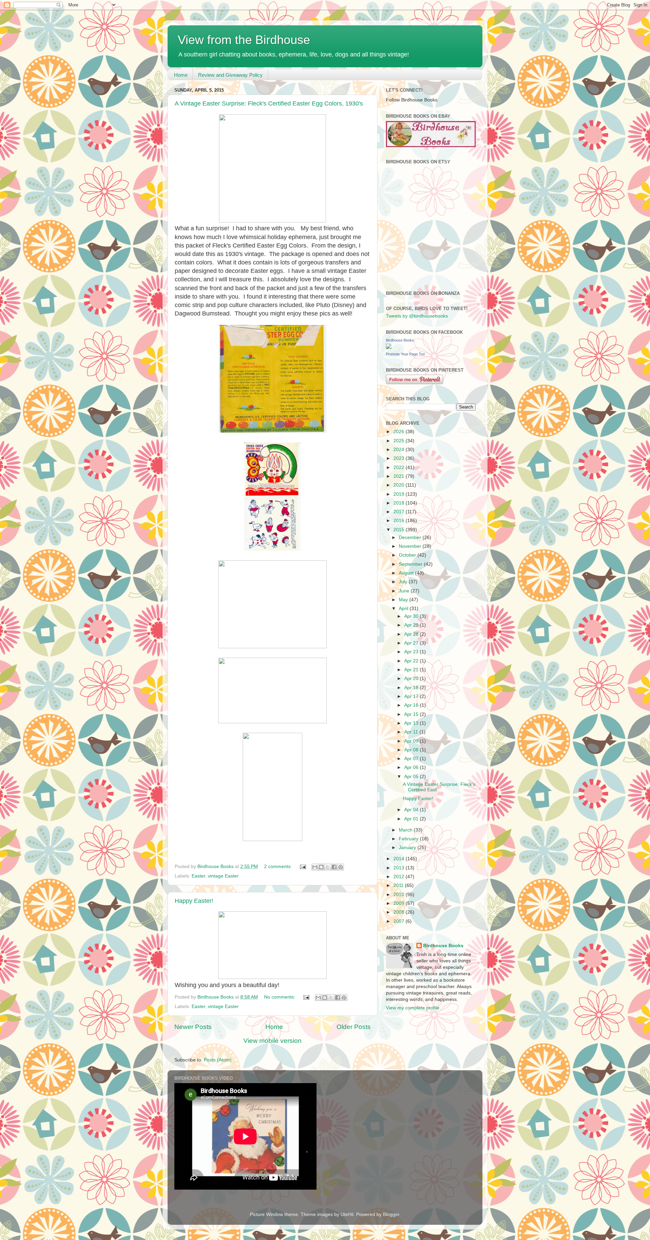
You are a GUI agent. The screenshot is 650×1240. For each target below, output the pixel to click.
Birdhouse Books (400, 340)
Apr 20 (412, 678)
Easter (198, 876)
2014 (399, 858)
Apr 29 (412, 625)
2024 (399, 449)
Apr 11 (411, 731)
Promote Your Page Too (405, 354)
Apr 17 (412, 696)
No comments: (280, 997)
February (409, 838)
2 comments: (278, 866)
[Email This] (314, 867)
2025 (399, 440)
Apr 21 (412, 669)
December (410, 537)
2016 (399, 520)
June (405, 590)
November (410, 546)
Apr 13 (412, 723)
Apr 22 (412, 660)
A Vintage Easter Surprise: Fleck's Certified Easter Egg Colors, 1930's (269, 103)
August (407, 573)
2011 (399, 885)
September (411, 564)
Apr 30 (412, 616)
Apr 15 (412, 714)
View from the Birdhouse (244, 40)
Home (181, 75)
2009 (399, 903)
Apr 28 (412, 634)
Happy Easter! (194, 900)
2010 (399, 894)
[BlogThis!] (321, 867)
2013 (399, 867)
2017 (399, 511)
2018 (399, 503)
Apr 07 (412, 758)
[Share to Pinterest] (340, 867)
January (408, 847)
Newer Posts (193, 1026)
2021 (399, 476)
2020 (399, 485)
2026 (399, 431)
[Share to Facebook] (334, 867)
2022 (399, 467)
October (408, 555)
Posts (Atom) (218, 1059)
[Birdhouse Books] (388, 347)
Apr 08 (412, 749)
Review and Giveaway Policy (230, 75)
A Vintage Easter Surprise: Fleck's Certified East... (439, 787)
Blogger (391, 1214)
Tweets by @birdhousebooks (417, 316)
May (404, 599)
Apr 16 (412, 705)
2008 (399, 912)
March (406, 830)
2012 (399, 876)
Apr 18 (412, 687)
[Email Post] (302, 866)
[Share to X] (327, 867)
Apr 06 (412, 767)
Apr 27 (412, 643)
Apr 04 (412, 809)
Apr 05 (412, 776)
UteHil (347, 1214)
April (404, 608)
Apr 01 (412, 818)
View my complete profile (412, 1007)
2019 (399, 494)
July (404, 581)
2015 (399, 529)
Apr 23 (412, 651)
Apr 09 (412, 741)
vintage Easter (223, 876)
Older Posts (354, 1026)
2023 (399, 458)
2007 (399, 921)
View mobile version (272, 1040)
